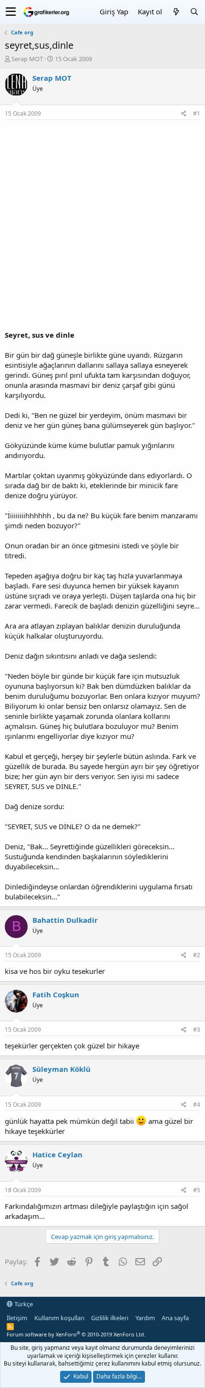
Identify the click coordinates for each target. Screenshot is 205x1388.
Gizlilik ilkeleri (109, 1317)
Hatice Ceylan (57, 1154)
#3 (196, 1029)
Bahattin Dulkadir (65, 920)
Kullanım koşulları (59, 1317)
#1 (196, 113)
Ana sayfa (175, 1317)
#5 (196, 1190)
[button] (11, 12)
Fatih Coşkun (55, 994)
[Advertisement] (102, 227)
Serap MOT (27, 58)
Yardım (145, 1317)
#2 (196, 955)
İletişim (17, 1317)
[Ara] (194, 12)
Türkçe (23, 1304)
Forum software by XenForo (76, 1334)
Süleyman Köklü (61, 1069)
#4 (196, 1104)
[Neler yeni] (176, 12)
